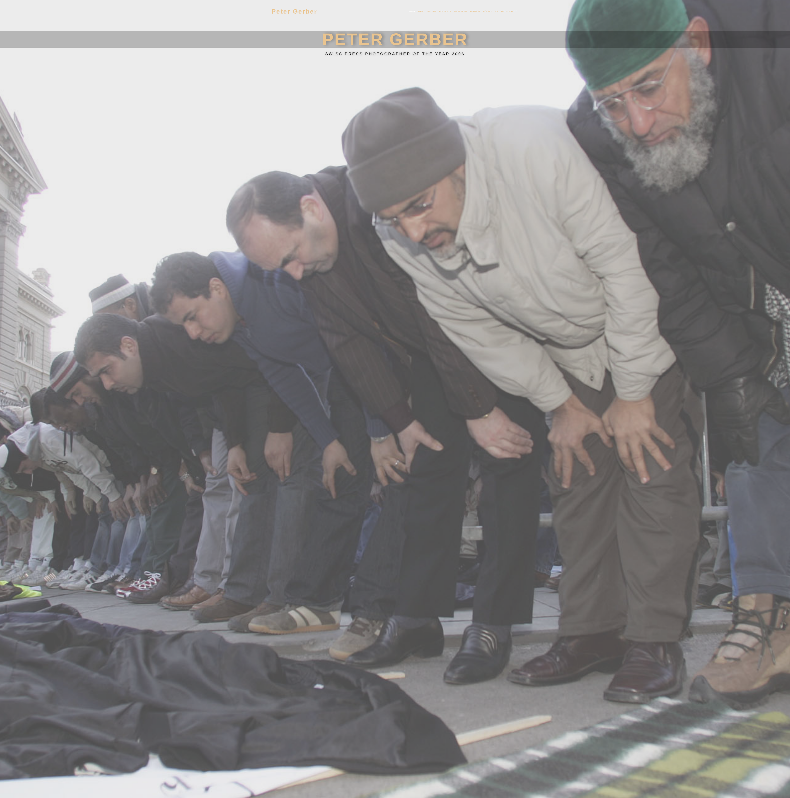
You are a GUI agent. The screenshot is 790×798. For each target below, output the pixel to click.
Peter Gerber (294, 11)
